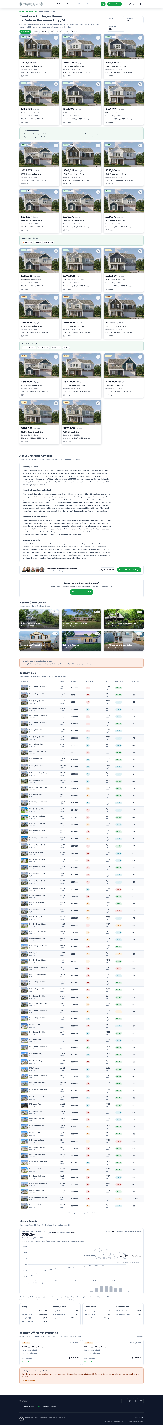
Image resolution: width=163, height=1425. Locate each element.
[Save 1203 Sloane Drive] (98, 403)
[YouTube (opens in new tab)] (141, 1400)
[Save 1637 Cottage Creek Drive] (98, 357)
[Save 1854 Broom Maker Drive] (140, 84)
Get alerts (26, 31)
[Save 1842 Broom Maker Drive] (140, 145)
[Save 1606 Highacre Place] (140, 357)
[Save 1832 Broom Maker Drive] (56, 357)
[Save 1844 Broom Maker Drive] (98, 192)
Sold (51, 31)
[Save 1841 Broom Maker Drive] (56, 251)
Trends (59, 31)
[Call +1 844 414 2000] (125, 4)
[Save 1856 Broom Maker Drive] (56, 192)
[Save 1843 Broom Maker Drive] (56, 38)
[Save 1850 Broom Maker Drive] (56, 84)
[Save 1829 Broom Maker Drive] (140, 298)
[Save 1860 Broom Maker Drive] (98, 145)
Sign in (134, 4)
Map (73, 31)
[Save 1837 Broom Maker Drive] (56, 298)
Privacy (136, 1417)
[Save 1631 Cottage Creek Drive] (56, 403)
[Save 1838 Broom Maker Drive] (140, 192)
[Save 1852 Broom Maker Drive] (98, 84)
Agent (66, 31)
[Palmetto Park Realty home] (31, 4)
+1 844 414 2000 (28, 1406)
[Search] (103, 4)
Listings (36, 31)
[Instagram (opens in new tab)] (129, 1400)
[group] (81, 1267)
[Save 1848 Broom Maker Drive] (140, 38)
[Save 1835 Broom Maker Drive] (98, 298)
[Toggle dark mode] (141, 4)
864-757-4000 (109, 570)
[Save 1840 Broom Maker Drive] (98, 251)
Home (21, 11)
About (69, 4)
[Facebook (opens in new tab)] (123, 1400)
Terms (142, 1417)
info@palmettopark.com (49, 1406)
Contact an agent (28, 1380)
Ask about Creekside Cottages (129, 570)
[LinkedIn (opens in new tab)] (135, 1400)
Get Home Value (114, 4)
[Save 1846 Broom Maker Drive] (98, 38)
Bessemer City (31, 11)
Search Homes (58, 4)
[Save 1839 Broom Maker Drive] (140, 251)
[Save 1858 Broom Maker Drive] (56, 145)
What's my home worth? (81, 592)
